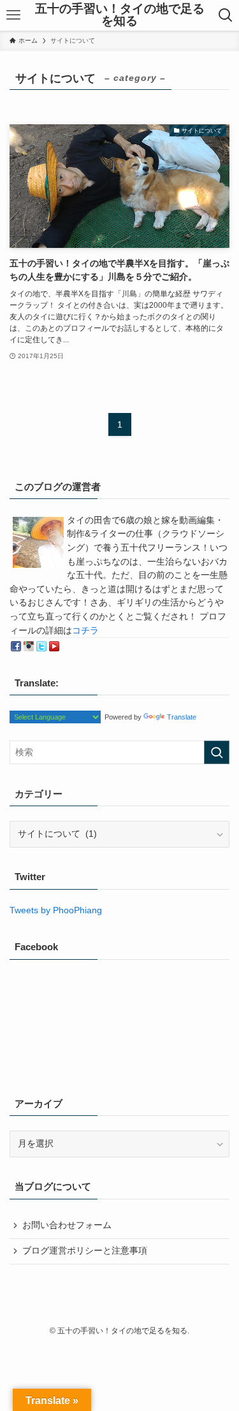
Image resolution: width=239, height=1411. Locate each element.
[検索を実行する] (216, 752)
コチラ (85, 630)
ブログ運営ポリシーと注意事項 (84, 1250)
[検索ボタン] (226, 15)
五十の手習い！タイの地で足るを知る (120, 15)
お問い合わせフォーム (67, 1225)
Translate (181, 717)
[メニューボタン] (13, 15)
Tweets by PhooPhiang (56, 910)
